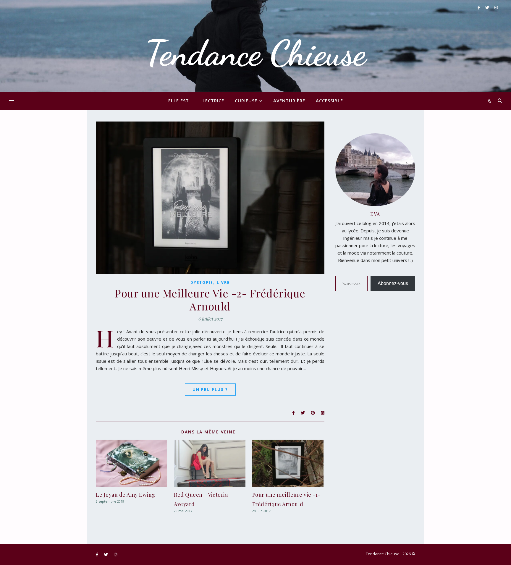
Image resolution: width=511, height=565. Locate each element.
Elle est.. (180, 100)
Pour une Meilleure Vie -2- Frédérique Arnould (210, 299)
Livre (223, 282)
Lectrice (213, 100)
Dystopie (201, 282)
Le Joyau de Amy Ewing (125, 494)
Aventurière (289, 100)
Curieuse (246, 100)
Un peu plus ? (210, 389)
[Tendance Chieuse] (255, 46)
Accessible (329, 100)
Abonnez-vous (393, 283)
